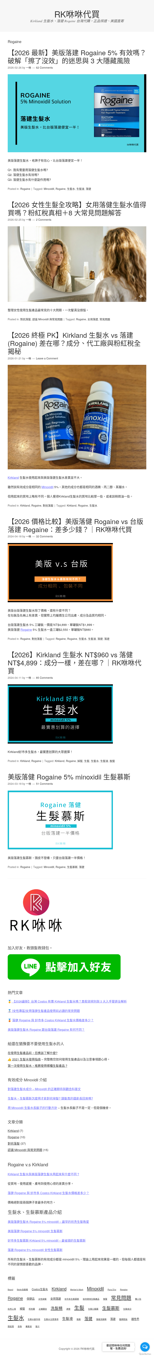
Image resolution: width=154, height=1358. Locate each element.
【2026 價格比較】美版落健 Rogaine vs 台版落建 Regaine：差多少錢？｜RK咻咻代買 (75, 525)
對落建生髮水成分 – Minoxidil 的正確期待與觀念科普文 (44, 1089)
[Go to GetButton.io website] (145, 1354)
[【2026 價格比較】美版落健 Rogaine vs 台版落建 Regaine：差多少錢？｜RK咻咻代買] (60, 605)
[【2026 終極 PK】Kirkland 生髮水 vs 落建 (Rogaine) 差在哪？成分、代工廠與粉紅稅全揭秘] (77, 472)
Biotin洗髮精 (22, 1289)
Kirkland (13, 477)
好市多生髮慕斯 (72, 1298)
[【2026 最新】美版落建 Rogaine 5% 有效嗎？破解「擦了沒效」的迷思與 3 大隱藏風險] (77, 155)
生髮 (86, 761)
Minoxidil (49, 189)
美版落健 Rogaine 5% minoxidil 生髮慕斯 (69, 776)
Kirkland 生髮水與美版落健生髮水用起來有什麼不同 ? (43, 1174)
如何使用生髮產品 (91, 1298)
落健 (88, 189)
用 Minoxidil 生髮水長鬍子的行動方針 (32, 1108)
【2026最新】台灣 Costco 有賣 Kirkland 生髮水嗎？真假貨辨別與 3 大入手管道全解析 (69, 1001)
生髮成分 (127, 1308)
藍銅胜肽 (123, 1319)
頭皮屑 (11, 1326)
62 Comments (44, 67)
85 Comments (44, 677)
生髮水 (71, 189)
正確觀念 (43, 1308)
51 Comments (44, 783)
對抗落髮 (25, 319)
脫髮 (112, 761)
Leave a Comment (47, 358)
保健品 (31, 1298)
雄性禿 (135, 1319)
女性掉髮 (42, 1298)
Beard (10, 1289)
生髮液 (80, 189)
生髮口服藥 (93, 1308)
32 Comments (44, 536)
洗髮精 (57, 1308)
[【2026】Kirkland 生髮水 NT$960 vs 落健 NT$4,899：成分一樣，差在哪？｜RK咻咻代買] (60, 747)
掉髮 (80, 761)
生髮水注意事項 (51, 1319)
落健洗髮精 (101, 1319)
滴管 (68, 1308)
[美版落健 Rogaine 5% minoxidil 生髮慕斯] (60, 853)
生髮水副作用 (34, 1319)
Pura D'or (112, 1289)
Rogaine (25, 189)
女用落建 (93, 319)
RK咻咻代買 (77, 14)
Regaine (61, 639)
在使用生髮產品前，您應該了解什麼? (32, 1053)
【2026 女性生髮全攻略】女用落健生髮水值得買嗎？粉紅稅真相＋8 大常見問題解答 (77, 208)
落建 (106, 639)
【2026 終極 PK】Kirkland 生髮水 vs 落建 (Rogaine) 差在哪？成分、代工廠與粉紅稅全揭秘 (74, 343)
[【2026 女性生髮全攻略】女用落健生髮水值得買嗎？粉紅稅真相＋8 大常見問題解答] (77, 305)
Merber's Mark (76, 1289)
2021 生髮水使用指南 (26, 1059)
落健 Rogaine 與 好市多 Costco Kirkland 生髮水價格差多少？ (53, 1020)
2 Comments (43, 219)
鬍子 (37, 1326)
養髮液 (29, 1326)
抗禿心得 (12, 1308)
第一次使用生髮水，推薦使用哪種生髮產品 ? (37, 1065)
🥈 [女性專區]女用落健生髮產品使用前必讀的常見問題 (44, 1011)
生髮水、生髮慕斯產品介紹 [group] (35, 1212)
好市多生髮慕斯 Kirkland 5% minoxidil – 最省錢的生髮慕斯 (47, 1240)
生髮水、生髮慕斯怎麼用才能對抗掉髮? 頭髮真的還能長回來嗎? (50, 1098)
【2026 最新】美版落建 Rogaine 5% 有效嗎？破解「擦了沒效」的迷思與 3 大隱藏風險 (77, 56)
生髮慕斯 (72, 867)
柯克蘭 (32, 1308)
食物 (20, 1326)
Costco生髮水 (40, 1289)
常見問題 (105, 319)
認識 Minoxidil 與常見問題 (47, 319)
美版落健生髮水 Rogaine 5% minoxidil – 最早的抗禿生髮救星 (48, 1221)
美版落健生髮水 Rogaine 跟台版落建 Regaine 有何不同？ (46, 1029)
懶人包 (138, 1298)
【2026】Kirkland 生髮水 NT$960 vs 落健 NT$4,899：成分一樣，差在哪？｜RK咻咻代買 (74, 662)
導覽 (105, 1298)
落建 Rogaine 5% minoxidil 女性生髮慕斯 (35, 1250)
